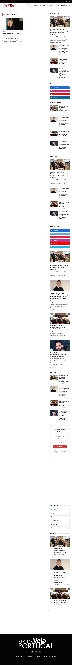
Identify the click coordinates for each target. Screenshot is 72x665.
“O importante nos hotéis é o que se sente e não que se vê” (12, 32)
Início (3, 9)
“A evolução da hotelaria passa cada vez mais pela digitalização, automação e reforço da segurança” (64, 73)
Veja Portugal (7, 35)
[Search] (69, 1)
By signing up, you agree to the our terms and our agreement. (60, 451)
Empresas (50, 5)
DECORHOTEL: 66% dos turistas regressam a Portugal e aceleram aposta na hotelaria (59, 31)
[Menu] (3, 1)
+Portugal (42, 5)
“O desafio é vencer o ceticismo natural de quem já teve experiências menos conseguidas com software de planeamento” (64, 50)
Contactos (64, 5)
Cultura (57, 5)
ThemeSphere (43, 660)
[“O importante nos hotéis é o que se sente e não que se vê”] (12, 24)
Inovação (35, 5)
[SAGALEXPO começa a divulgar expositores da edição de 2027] (54, 61)
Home (17, 656)
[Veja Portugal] (18, 5)
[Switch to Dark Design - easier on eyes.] (69, 5)
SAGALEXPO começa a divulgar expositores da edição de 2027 (64, 61)
